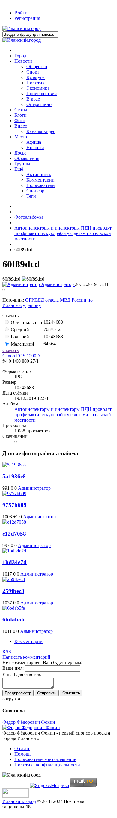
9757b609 (14, 505)
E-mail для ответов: (21, 674)
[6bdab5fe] (13, 608)
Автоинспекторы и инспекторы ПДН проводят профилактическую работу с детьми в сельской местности (63, 415)
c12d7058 (14, 534)
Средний (19, 329)
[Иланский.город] (21, 28)
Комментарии (28, 641)
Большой (19, 336)
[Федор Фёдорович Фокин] (31, 727)
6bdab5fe (14, 619)
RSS (6, 651)
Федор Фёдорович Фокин (28, 722)
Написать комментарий (26, 657)
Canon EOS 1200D (21, 355)
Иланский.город (19, 801)
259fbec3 (13, 591)
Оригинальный (26, 322)
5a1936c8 (14, 476)
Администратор (57, 284)
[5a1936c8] (14, 464)
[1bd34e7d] (14, 550)
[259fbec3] (13, 579)
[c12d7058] (14, 522)
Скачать (10, 350)
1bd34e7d (14, 562)
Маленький (22, 344)
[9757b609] (14, 493)
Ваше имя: (13, 668)
